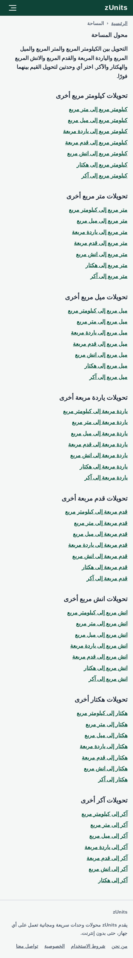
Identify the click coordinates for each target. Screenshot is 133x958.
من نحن (120, 946)
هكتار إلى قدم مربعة (105, 757)
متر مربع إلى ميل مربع (102, 221)
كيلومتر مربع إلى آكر (105, 175)
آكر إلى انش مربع (108, 869)
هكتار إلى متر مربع (107, 724)
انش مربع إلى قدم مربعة (100, 657)
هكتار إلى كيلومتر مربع (102, 713)
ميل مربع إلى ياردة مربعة (99, 332)
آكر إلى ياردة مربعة (106, 847)
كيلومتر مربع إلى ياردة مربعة (95, 131)
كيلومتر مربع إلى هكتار (102, 165)
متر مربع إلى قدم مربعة (101, 243)
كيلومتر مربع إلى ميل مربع (98, 120)
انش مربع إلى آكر (108, 679)
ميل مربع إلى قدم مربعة (100, 344)
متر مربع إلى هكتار (107, 265)
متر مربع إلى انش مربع (102, 254)
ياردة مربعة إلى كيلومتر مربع (95, 411)
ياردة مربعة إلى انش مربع (99, 455)
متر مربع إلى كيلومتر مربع (98, 210)
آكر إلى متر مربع (109, 825)
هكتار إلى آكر (113, 779)
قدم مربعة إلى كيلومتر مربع (96, 512)
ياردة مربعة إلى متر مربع (100, 422)
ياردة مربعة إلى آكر (106, 477)
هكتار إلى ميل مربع (106, 735)
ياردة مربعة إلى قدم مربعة (98, 444)
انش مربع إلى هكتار (106, 668)
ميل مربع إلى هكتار (106, 366)
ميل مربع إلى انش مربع (101, 355)
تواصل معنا (27, 946)
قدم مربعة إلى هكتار (105, 567)
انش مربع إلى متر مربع (102, 623)
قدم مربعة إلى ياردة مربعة (98, 545)
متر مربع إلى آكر (109, 276)
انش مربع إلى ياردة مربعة (99, 646)
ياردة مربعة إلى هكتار (104, 466)
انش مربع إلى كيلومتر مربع (97, 612)
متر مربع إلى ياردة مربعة (100, 232)
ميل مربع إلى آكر (108, 377)
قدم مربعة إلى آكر (107, 578)
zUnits (116, 7)
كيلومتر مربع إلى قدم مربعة (96, 142)
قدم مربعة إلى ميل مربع (100, 534)
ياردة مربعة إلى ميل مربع (99, 433)
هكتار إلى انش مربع (106, 768)
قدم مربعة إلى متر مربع (101, 523)
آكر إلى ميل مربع (108, 836)
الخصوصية (54, 946)
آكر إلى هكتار (113, 880)
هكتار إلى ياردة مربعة (104, 746)
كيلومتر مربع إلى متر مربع (98, 109)
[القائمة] (12, 8)
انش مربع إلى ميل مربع (101, 635)
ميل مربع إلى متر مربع (102, 321)
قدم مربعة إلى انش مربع (100, 556)
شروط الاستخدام (88, 946)
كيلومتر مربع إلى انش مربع (97, 153)
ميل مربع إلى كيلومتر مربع (98, 311)
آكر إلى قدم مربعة (107, 858)
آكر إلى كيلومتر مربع (105, 814)
